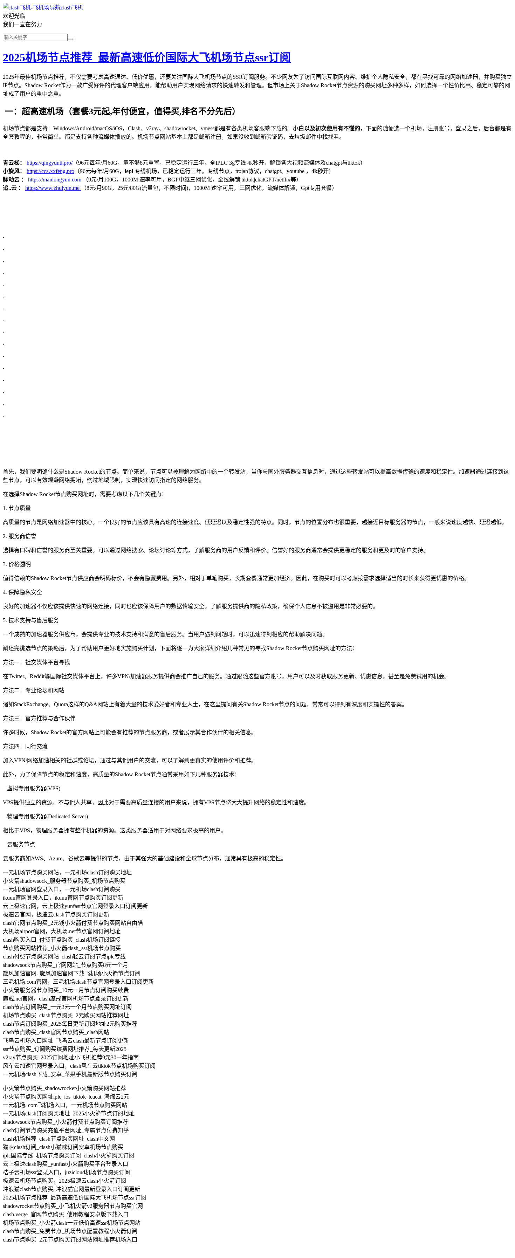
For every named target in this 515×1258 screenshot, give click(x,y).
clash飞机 (72, 8)
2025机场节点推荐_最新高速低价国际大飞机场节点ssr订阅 (147, 57)
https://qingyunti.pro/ (50, 163)
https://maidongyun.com (54, 180)
